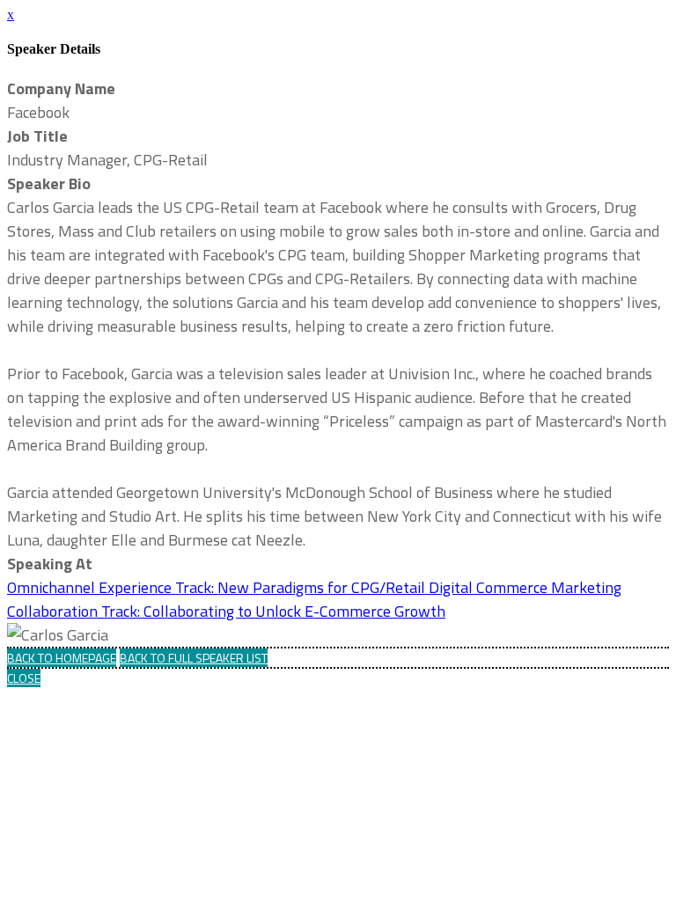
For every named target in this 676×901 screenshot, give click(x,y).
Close (23, 678)
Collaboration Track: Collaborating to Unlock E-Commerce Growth (226, 611)
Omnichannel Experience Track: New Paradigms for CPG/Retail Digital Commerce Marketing (314, 587)
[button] (61, 657)
